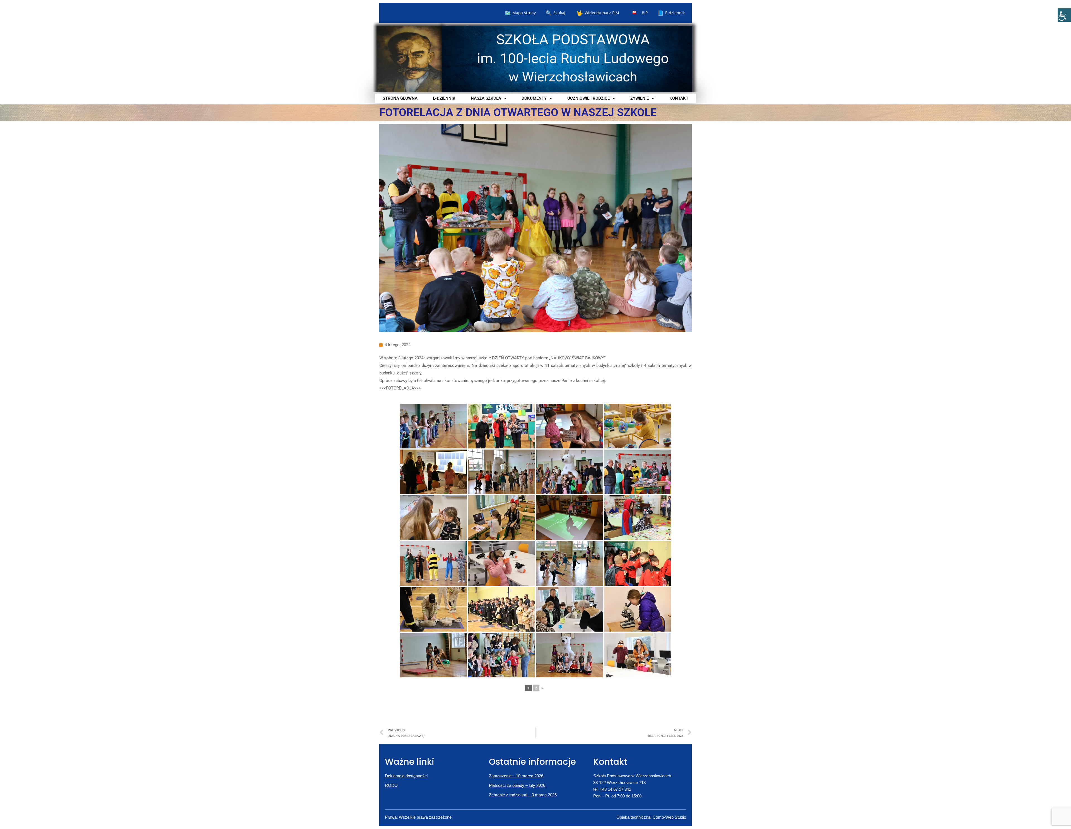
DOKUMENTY (534, 98)
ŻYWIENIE (639, 98)
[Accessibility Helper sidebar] (1064, 15)
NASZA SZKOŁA (486, 98)
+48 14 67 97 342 (615, 789)
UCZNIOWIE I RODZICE (588, 98)
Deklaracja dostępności (406, 775)
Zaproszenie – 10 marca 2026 (516, 775)
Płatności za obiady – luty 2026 (517, 785)
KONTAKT (678, 98)
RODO (391, 785)
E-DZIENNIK (444, 98)
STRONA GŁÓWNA (400, 98)
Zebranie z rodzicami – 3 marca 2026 (523, 794)
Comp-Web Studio (669, 817)
